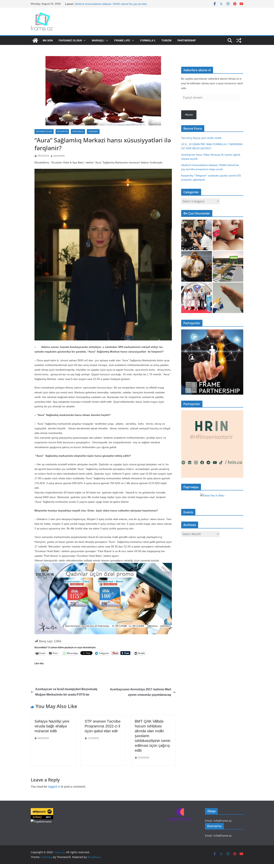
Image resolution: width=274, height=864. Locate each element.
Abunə (189, 114)
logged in (54, 786)
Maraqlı (98, 40)
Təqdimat (93, 131)
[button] (84, 40)
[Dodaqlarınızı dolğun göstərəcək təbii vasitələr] (228, 235)
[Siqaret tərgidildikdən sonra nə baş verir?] (228, 297)
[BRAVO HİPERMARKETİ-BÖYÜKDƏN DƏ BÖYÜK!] (228, 266)
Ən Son (48, 40)
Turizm (166, 40)
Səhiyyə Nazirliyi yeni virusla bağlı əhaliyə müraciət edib (51, 726)
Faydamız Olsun (70, 40)
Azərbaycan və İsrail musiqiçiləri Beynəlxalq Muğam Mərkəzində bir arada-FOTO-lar (66, 692)
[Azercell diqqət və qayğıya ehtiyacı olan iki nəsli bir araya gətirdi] (196, 235)
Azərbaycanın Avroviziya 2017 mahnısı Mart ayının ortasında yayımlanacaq (140, 692)
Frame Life (122, 40)
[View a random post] (238, 40)
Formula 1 (147, 40)
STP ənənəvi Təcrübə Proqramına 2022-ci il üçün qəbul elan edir (102, 726)
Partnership (186, 40)
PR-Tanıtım (62, 131)
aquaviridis (59, 155)
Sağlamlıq (78, 131)
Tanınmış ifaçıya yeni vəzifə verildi (201, 137)
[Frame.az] (35, 40)
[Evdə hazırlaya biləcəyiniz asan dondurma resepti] (196, 266)
